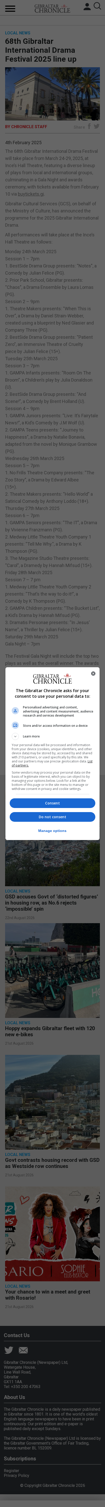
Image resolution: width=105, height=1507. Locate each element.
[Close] (93, 673)
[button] (53, 736)
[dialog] (52, 753)
